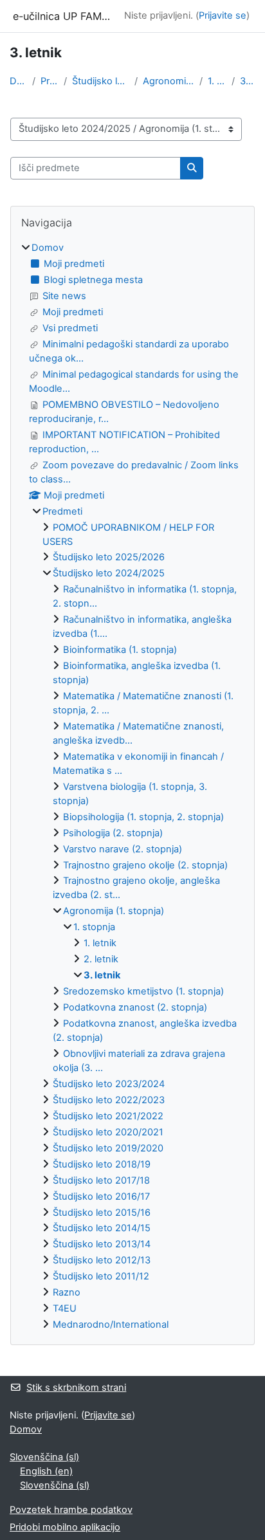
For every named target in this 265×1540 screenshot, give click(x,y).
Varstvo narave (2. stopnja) (122, 849)
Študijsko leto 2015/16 (102, 1212)
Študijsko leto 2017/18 (101, 1180)
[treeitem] (132, 786)
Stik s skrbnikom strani (76, 1387)
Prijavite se (222, 15)
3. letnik (247, 81)
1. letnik (100, 943)
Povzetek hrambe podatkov (71, 1510)
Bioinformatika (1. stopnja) (120, 649)
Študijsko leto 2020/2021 (108, 1132)
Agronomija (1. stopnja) (168, 81)
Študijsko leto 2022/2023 (109, 1100)
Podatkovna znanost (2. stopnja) (135, 1007)
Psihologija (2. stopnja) (113, 833)
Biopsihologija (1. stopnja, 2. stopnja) (143, 817)
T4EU (65, 1308)
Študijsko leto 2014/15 (102, 1228)
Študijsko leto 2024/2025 (100, 81)
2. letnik (101, 959)
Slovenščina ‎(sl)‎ (44, 1457)
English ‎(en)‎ (46, 1471)
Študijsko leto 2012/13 (102, 1260)
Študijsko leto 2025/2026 (109, 557)
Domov (18, 81)
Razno (66, 1292)
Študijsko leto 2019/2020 (108, 1148)
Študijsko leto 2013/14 (102, 1244)
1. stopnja (217, 81)
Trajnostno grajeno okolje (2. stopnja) (145, 865)
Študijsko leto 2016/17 (101, 1196)
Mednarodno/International (111, 1324)
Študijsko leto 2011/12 (101, 1276)
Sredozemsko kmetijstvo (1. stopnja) (143, 991)
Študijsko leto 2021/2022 (108, 1116)
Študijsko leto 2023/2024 (109, 1084)
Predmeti (50, 81)
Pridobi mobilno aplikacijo (65, 1527)
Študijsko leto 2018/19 (102, 1164)
